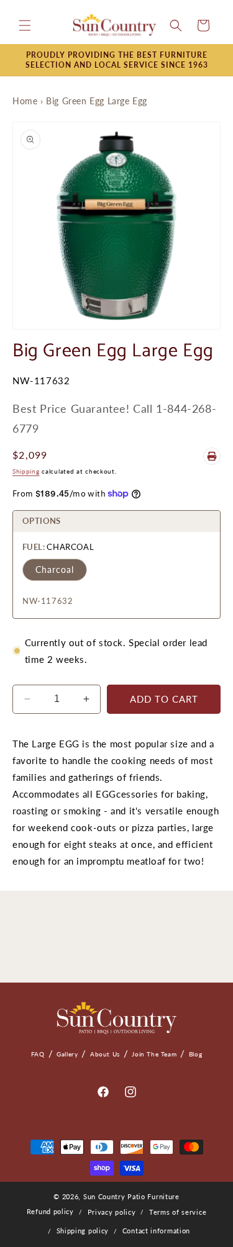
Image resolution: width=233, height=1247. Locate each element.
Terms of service (177, 1212)
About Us (105, 1054)
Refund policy (50, 1211)
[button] (25, 25)
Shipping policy (83, 1231)
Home (24, 101)
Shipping (26, 471)
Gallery (67, 1054)
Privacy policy (112, 1212)
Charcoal (54, 569)
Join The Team (154, 1054)
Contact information (156, 1231)
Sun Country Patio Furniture (131, 1196)
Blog (195, 1054)
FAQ (38, 1054)
